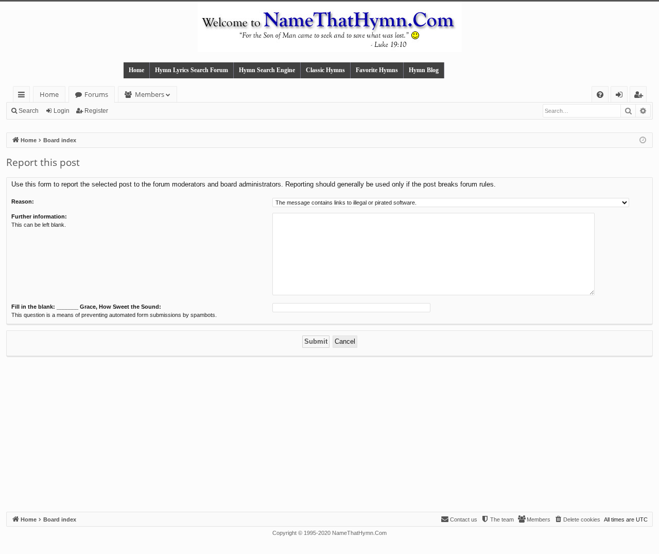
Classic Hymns (325, 70)
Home (136, 70)
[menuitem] (600, 95)
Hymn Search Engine (267, 70)
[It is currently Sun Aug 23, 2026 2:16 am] (642, 140)
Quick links (23, 96)
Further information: (39, 216)
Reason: (22, 201)
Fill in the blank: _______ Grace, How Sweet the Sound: (86, 307)
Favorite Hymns (377, 70)
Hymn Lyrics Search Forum (191, 70)
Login (62, 110)
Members (149, 94)
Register (96, 110)
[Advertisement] (329, 434)
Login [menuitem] (621, 96)
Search (29, 110)
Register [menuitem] (640, 96)
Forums (96, 94)
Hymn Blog (424, 70)
